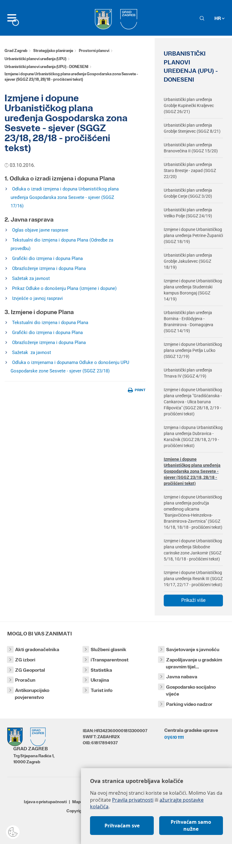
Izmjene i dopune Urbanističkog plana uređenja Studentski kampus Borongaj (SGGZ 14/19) (193, 289)
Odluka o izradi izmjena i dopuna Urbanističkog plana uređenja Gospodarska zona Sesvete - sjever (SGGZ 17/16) (65, 197)
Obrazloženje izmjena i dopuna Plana (49, 268)
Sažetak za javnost (31, 278)
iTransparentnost (109, 659)
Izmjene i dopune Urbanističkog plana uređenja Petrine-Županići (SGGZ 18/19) (193, 235)
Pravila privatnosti (132, 800)
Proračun (25, 680)
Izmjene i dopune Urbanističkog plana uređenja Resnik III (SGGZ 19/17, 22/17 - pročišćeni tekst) (193, 578)
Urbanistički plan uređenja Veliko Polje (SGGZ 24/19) (188, 212)
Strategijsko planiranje (53, 50)
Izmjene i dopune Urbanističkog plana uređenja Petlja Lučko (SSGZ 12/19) (193, 350)
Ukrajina (100, 680)
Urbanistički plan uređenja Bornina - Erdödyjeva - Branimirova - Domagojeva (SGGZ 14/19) (188, 321)
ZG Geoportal (30, 670)
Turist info (101, 690)
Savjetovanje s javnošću (192, 649)
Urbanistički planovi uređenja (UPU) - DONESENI (46, 66)
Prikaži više (193, 600)
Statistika (101, 670)
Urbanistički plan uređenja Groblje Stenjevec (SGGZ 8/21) (192, 128)
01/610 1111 (174, 737)
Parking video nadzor (189, 704)
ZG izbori (25, 659)
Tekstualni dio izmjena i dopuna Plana (50, 322)
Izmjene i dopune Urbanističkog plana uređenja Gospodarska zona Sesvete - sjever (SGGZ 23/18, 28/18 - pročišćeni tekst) (192, 471)
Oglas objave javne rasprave (40, 230)
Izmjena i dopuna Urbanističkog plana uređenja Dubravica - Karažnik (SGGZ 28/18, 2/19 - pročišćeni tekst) (193, 436)
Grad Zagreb (16, 50)
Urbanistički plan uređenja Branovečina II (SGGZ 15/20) (191, 147)
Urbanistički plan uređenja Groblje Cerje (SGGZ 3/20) (188, 193)
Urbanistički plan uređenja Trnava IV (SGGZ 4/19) (188, 373)
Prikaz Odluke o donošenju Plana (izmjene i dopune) (64, 288)
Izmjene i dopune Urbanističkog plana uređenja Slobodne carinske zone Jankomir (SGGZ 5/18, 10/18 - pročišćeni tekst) (193, 549)
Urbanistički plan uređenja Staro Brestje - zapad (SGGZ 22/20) (190, 170)
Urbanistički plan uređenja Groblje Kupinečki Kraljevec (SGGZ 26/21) (189, 105)
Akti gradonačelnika (37, 649)
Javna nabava (181, 676)
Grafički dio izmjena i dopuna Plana (47, 258)
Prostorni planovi (94, 50)
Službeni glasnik (108, 649)
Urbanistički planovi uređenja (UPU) (35, 59)
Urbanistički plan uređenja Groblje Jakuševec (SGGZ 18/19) (188, 261)
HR (218, 18)
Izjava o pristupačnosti (45, 801)
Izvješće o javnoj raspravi (37, 298)
